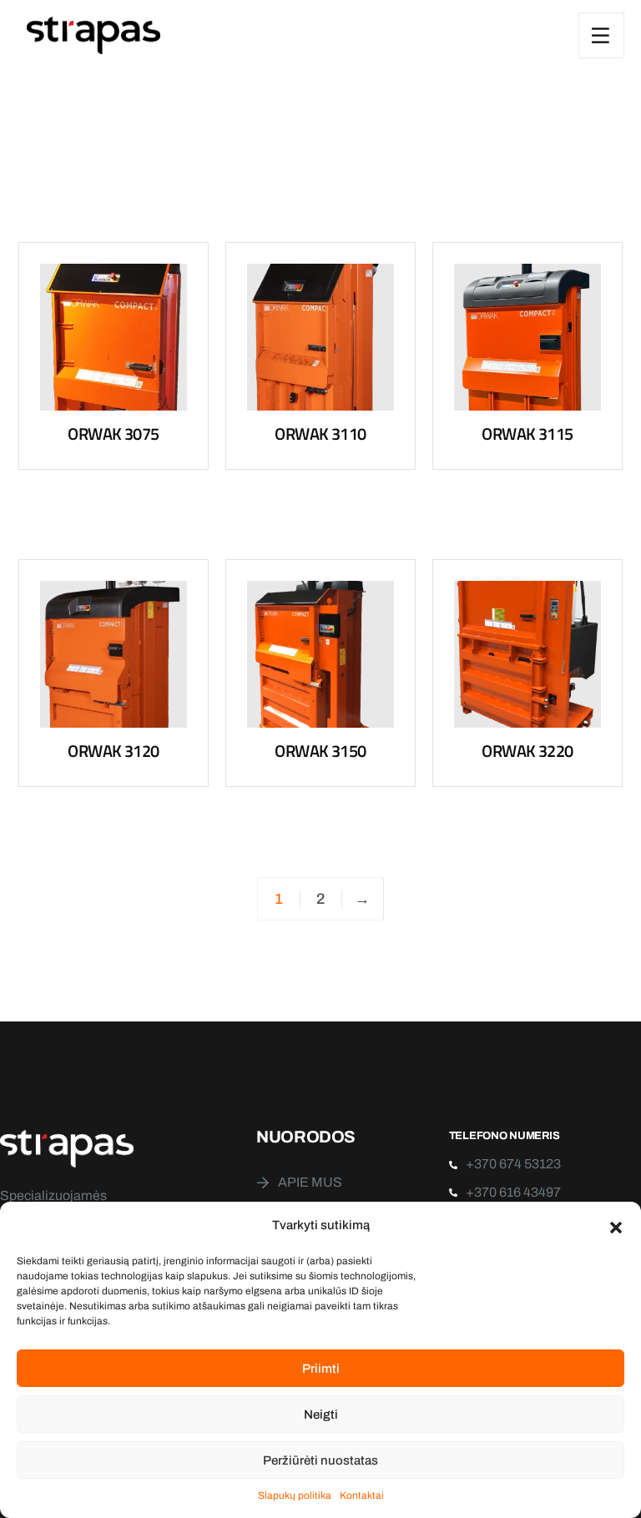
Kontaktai (362, 1495)
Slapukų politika (294, 1495)
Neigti (321, 1414)
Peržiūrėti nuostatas (320, 1460)
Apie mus (310, 1182)
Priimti (321, 1368)
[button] (616, 1226)
